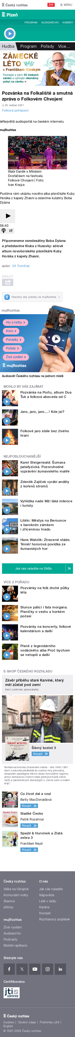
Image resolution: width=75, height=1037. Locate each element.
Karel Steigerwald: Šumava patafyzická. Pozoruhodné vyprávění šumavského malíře (45, 466)
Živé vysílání (14, 357)
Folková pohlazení (15, 110)
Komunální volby (16, 895)
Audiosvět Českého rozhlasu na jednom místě (32, 376)
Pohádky (12, 340)
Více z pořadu (16, 582)
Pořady (47, 46)
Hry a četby (14, 322)
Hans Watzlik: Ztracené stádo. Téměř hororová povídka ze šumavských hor (45, 544)
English (8, 1026)
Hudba (8, 46)
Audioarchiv (50, 22)
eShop (8, 907)
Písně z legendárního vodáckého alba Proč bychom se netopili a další (45, 650)
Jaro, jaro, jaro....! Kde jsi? (42, 412)
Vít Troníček (21, 266)
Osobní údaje (27, 1022)
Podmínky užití (49, 1022)
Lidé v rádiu (47, 901)
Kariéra (44, 907)
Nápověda (46, 895)
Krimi (9, 331)
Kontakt (45, 913)
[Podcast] (3, 231)
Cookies (8, 1022)
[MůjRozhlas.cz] (8, 130)
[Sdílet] (10, 231)
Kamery (68, 22)
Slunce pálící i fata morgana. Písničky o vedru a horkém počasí (44, 611)
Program (31, 22)
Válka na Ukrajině (16, 889)
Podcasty (11, 939)
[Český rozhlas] (15, 5)
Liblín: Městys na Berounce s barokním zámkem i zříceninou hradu (43, 524)
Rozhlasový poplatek (54, 919)
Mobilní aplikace (15, 945)
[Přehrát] (7, 216)
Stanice (9, 901)
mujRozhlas (11, 310)
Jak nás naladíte (51, 889)
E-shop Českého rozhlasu (28, 671)
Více (64, 46)
